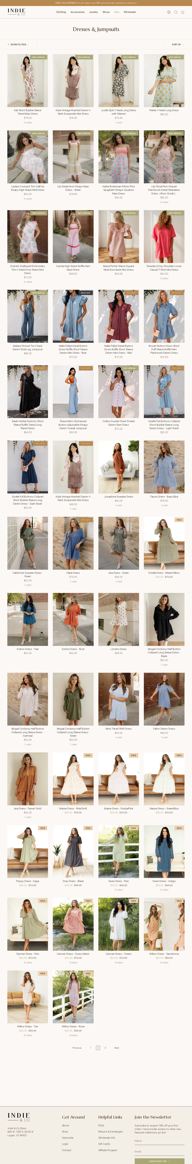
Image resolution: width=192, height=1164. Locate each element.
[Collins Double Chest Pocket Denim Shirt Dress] (118, 391)
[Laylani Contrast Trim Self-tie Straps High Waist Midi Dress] (27, 156)
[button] (61, 12)
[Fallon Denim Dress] (164, 699)
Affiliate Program (107, 1150)
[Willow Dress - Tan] (27, 996)
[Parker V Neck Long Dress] (164, 80)
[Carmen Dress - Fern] (27, 924)
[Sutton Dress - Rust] (73, 619)
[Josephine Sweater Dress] (118, 467)
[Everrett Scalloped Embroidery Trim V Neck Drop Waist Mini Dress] (27, 236)
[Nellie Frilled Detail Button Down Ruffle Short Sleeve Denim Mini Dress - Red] (118, 316)
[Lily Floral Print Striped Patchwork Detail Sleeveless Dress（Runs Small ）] (164, 156)
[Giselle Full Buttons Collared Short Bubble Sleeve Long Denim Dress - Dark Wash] (27, 467)
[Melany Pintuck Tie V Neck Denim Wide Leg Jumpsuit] (27, 316)
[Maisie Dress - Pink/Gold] (73, 778)
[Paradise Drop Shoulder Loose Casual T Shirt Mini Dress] (164, 236)
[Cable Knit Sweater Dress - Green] (27, 543)
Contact (66, 1150)
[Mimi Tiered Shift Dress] (118, 699)
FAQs (101, 1125)
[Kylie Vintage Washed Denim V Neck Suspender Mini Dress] (73, 80)
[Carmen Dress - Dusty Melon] (73, 924)
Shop (65, 1131)
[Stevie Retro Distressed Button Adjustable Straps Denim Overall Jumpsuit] (73, 391)
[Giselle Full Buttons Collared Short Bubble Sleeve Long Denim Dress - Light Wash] (164, 391)
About (65, 1125)
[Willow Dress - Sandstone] (164, 924)
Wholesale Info (106, 1137)
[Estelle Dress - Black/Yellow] (164, 543)
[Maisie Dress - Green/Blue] (164, 778)
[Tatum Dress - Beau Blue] (164, 467)
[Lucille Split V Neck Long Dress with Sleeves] (118, 80)
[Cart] (182, 12)
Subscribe (68, 1137)
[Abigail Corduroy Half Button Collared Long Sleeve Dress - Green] (73, 699)
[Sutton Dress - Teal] (27, 619)
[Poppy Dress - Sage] (27, 851)
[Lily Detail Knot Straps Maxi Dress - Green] (73, 156)
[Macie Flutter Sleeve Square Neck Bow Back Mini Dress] (118, 236)
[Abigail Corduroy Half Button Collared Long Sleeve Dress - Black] (164, 619)
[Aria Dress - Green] (118, 543)
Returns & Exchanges (110, 1131)
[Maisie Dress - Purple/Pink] (118, 778)
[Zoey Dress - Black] (73, 851)
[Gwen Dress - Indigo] (164, 851)
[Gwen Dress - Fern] (118, 851)
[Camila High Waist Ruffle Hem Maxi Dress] (73, 236)
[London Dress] (118, 619)
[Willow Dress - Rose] (73, 996)
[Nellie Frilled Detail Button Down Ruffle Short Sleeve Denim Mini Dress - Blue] (73, 316)
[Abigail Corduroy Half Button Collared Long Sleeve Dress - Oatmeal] (27, 699)
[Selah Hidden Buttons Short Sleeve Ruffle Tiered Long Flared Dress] (27, 391)
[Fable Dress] (73, 543)
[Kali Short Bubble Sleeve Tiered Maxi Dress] (27, 80)
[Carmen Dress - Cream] (118, 924)
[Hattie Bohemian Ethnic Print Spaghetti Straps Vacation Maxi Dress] (118, 156)
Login (65, 1143)
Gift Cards (104, 1143)
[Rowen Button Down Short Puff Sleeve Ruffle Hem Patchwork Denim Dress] (164, 316)
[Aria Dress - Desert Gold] (27, 778)
